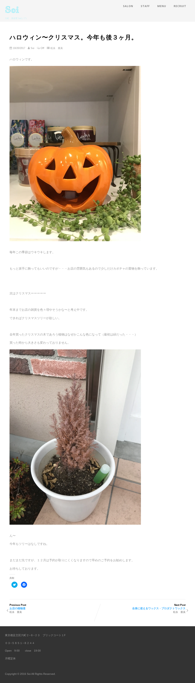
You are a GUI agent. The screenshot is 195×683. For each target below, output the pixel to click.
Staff (145, 6)
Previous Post (18, 607)
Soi (12, 9)
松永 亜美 (56, 48)
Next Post (158, 607)
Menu (161, 6)
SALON (128, 6)
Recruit (180, 6)
